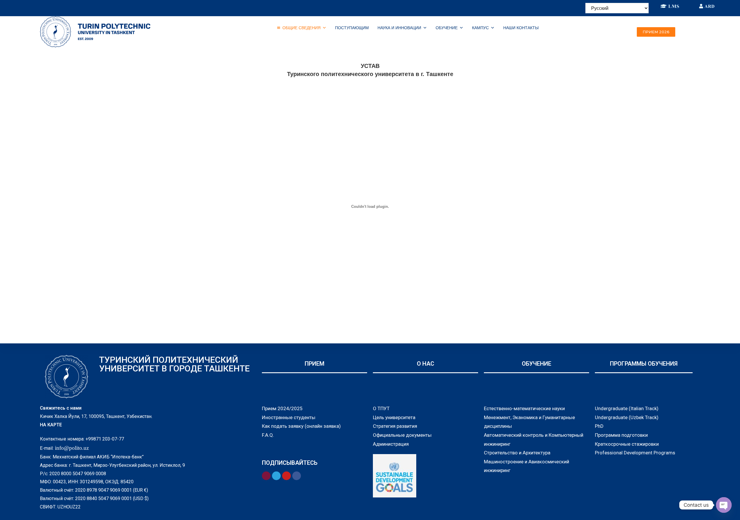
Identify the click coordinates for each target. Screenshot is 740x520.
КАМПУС (480, 27)
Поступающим (352, 27)
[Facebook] (34, 7)
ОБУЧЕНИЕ (447, 27)
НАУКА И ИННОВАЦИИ (399, 27)
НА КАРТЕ (51, 425)
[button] (656, 32)
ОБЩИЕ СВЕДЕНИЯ (301, 27)
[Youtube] (77, 7)
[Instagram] (42, 7)
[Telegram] (60, 7)
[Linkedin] (51, 7)
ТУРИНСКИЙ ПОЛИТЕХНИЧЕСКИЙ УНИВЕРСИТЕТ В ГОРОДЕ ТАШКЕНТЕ (174, 364)
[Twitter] (68, 7)
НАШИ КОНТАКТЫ (521, 27)
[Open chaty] (724, 505)
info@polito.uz (72, 448)
